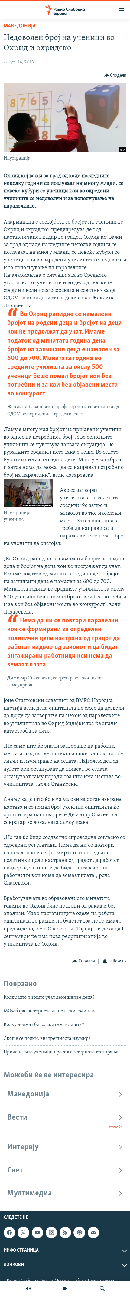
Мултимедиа (29, 1193)
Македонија (20, 26)
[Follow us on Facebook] (9, 1232)
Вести (17, 1118)
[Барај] (102, 1288)
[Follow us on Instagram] (51, 1232)
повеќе (116, 1127)
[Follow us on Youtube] (37, 1232)
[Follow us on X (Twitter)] (23, 1232)
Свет (15, 1170)
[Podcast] (79, 1232)
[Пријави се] (93, 1232)
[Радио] (28, 1288)
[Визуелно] (65, 1288)
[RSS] (65, 1232)
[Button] (115, 75)
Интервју (23, 1147)
